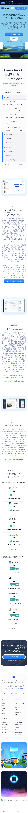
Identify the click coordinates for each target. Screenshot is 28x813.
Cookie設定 (18, 734)
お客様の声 (5, 703)
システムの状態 (8, 800)
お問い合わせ (4, 724)
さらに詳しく (8, 164)
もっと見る (14, 549)
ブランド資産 (4, 729)
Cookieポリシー (19, 732)
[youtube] (16, 686)
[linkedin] (21, 686)
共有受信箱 (18, 712)
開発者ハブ (4, 713)
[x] (13, 686)
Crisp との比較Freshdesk (16, 381)
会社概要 (3, 722)
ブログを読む (18, 722)
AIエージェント (11, 811)
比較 (2, 705)
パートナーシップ (6, 732)
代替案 (3, 708)
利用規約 (17, 727)
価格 (18, 811)
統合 (2, 710)
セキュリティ (18, 724)
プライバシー (18, 729)
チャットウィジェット (20, 703)
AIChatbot (17, 709)
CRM (16, 714)
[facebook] (11, 686)
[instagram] (18, 686)
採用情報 (3, 727)
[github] (24, 686)
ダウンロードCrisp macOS (16, 688)
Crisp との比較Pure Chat (15, 459)
